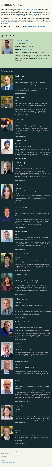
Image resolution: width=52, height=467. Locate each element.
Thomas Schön (20, 427)
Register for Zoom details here (22, 62)
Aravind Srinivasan (21, 361)
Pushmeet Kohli (20, 140)
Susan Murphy (20, 163)
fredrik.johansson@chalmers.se (8, 462)
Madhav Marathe (21, 231)
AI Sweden (40, 15)
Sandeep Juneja (20, 97)
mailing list (5, 23)
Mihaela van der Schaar (23, 254)
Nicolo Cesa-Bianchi (22, 322)
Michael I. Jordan (21, 299)
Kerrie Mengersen (21, 275)
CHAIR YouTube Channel (36, 26)
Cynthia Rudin (20, 185)
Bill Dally (18, 344)
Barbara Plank (20, 406)
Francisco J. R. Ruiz (22, 41)
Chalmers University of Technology (30, 9)
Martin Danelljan (21, 207)
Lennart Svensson (26, 49)
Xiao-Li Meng (19, 76)
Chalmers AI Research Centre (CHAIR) (27, 15)
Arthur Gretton (20, 380)
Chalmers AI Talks (11, 4)
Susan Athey (19, 120)
